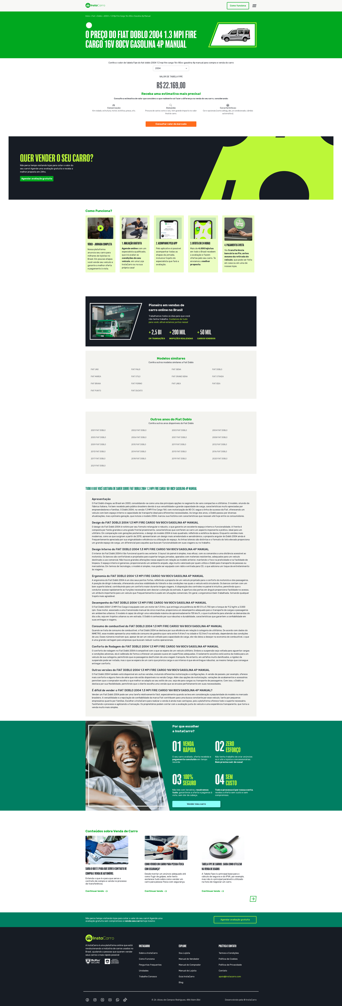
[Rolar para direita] (253, 899)
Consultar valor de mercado (171, 124)
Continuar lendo (95, 891)
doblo (99, 16)
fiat (93, 16)
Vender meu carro (196, 804)
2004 (106, 16)
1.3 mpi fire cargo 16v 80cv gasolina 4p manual (130, 16)
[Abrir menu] (254, 5)
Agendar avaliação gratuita (36, 178)
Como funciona (238, 5)
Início (88, 16)
